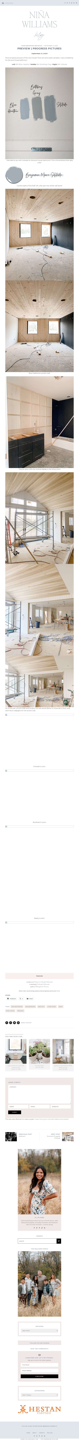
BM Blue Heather (22, 64)
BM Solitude (62, 64)
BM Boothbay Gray (44, 64)
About (34, 1433)
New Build (38, 45)
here (58, 991)
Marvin (37, 982)
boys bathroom (17, 1006)
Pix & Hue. (55, 1439)
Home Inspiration (27, 45)
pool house (10, 1010)
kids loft (41, 1006)
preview (20, 1010)
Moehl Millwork (47, 982)
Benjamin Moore (42, 987)
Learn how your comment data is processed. (52, 1119)
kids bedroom (30, 1006)
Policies (50, 1433)
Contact (42, 1433)
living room (51, 1006)
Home (28, 1433)
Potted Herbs (39, 1065)
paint (61, 1006)
